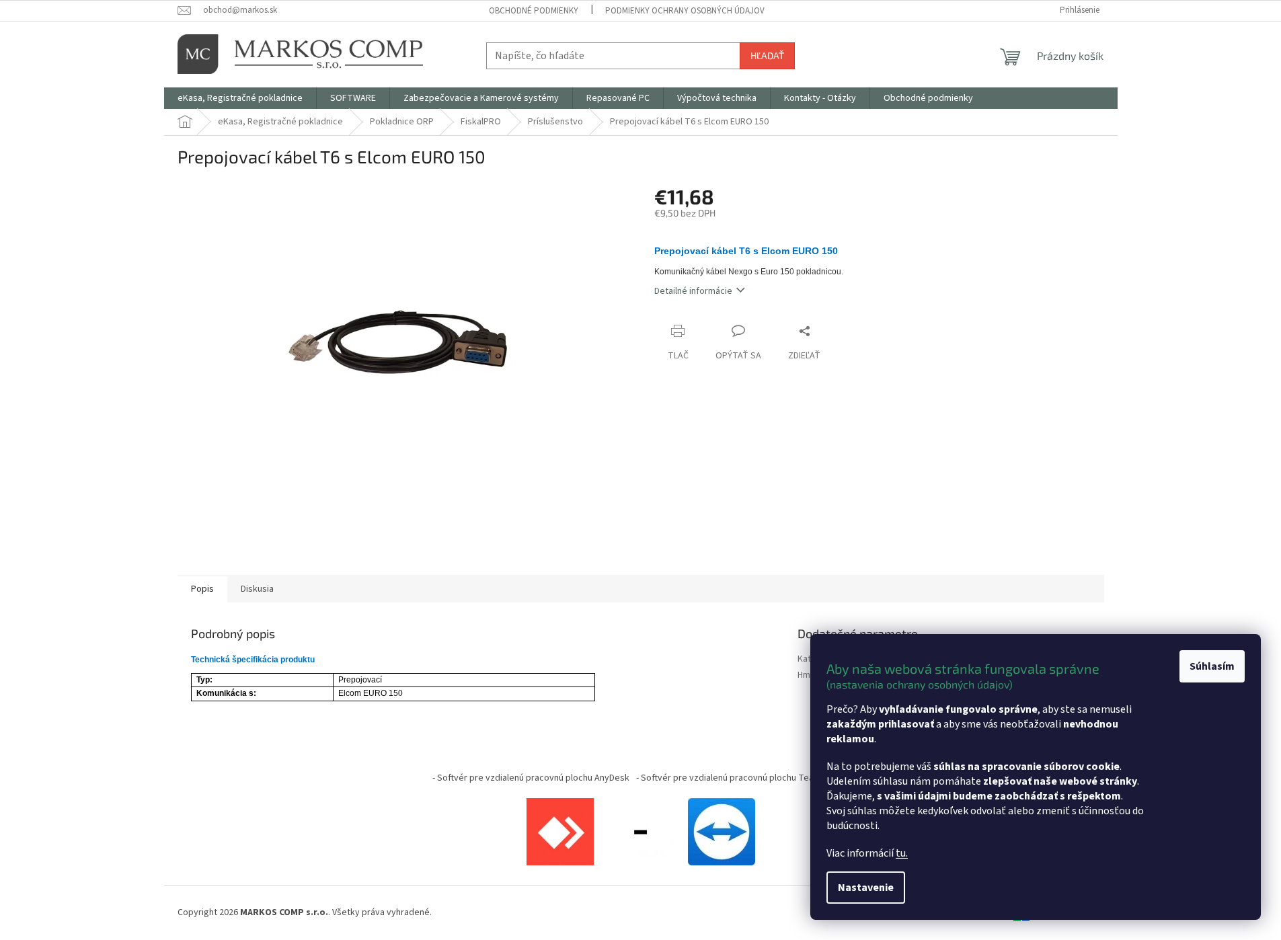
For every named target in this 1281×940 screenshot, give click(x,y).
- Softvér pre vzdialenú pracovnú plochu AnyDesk (530, 778)
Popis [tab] (202, 589)
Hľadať (767, 55)
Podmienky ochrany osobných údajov (685, 11)
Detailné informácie (693, 291)
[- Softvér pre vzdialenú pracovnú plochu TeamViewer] (721, 831)
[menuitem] (240, 98)
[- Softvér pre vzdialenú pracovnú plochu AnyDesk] (560, 831)
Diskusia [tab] (257, 589)
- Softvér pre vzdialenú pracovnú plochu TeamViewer (742, 778)
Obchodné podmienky (533, 11)
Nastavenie (866, 887)
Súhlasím (1212, 666)
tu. (902, 853)
